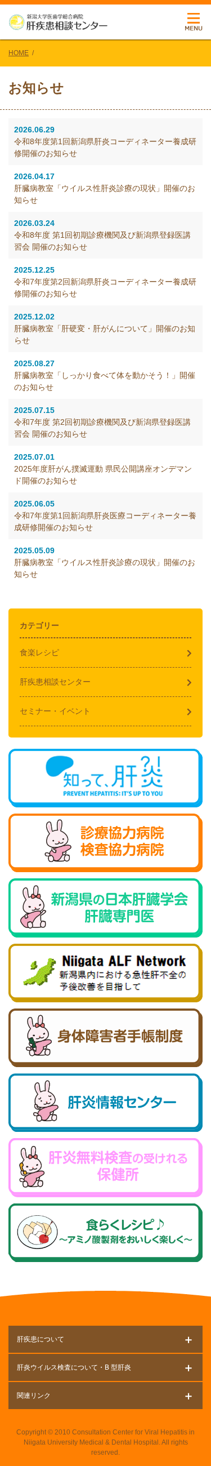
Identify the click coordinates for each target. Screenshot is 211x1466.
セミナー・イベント (55, 711)
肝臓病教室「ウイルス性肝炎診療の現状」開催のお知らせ (104, 188)
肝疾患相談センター (55, 681)
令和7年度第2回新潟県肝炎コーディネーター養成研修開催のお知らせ (105, 281)
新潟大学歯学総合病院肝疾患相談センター (57, 22)
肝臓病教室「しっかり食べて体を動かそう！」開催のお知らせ (104, 375)
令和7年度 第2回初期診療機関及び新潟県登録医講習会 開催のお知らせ (102, 422)
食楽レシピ (39, 652)
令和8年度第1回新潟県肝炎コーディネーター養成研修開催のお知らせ (105, 141)
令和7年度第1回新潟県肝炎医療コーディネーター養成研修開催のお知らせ (105, 515)
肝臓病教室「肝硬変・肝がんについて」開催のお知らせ (104, 328)
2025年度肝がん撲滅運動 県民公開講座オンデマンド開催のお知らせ (103, 468)
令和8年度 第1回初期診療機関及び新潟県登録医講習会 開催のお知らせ (102, 235)
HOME (18, 53)
